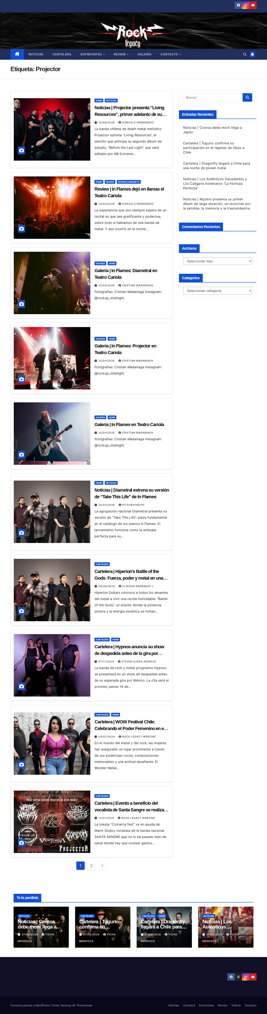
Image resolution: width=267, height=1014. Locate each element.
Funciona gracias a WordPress (30, 1005)
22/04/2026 (107, 203)
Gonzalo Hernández (138, 122)
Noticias (36, 54)
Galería (145, 54)
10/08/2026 (107, 122)
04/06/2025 (107, 586)
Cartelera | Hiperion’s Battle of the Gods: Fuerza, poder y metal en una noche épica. (128, 578)
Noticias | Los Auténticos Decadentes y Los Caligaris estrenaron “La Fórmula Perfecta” (215, 183)
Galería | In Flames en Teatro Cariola (129, 424)
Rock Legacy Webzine (139, 736)
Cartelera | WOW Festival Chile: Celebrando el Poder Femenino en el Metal (129, 728)
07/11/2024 (106, 661)
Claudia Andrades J (138, 586)
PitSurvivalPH (133, 504)
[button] (245, 54)
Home (99, 100)
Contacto (170, 54)
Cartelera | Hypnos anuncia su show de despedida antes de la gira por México (129, 653)
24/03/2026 (107, 504)
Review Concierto (129, 182)
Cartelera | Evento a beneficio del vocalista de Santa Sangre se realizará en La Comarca (131, 810)
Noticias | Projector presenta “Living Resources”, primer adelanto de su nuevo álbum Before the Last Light (129, 114)
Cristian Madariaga (137, 285)
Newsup (65, 1005)
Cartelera (62, 54)
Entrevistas (92, 54)
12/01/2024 (106, 817)
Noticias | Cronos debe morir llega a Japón (37, 927)
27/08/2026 (30, 934)
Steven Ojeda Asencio (138, 661)
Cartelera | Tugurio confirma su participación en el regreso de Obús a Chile (213, 147)
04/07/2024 (107, 736)
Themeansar (84, 1005)
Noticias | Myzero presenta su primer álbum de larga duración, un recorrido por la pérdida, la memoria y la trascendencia (217, 203)
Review (120, 54)
